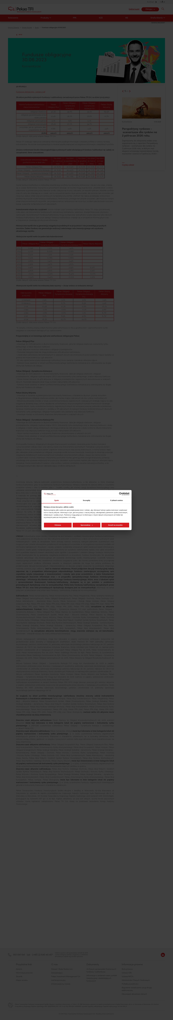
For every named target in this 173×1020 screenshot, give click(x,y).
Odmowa (58, 525)
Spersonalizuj (85, 525)
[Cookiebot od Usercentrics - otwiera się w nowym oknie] (120, 493)
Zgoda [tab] (56, 500)
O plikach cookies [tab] (116, 500)
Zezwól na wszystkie (115, 525)
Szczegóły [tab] (86, 500)
